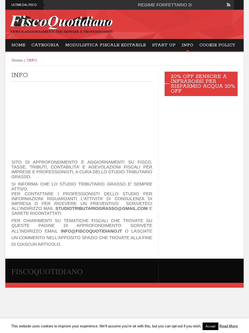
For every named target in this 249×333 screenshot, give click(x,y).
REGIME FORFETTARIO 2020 (163, 4)
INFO (187, 45)
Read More (228, 326)
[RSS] (228, 4)
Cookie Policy (217, 45)
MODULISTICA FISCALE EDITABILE (105, 45)
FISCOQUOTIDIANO (47, 271)
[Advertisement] (81, 121)
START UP (164, 45)
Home (18, 45)
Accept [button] (210, 326)
